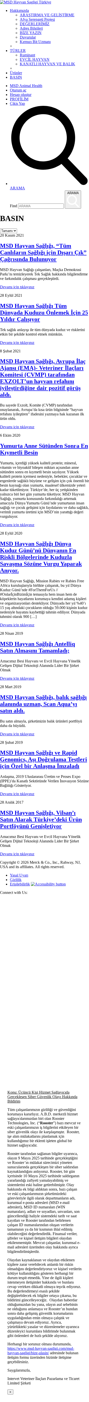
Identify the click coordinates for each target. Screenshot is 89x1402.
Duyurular (28, 37)
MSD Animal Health (26, 86)
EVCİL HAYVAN (34, 59)
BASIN (16, 77)
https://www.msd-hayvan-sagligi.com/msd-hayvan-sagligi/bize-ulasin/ (40, 1350)
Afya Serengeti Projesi (37, 19)
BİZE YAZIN (31, 33)
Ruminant (27, 55)
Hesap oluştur (20, 94)
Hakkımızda (19, 10)
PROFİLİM (19, 99)
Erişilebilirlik (20, 884)
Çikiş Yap (17, 103)
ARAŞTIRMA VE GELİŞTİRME (47, 15)
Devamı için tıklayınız (17, 287)
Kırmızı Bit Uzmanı (35, 42)
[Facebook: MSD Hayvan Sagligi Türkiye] (44, 986)
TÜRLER (18, 50)
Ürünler (16, 73)
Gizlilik (16, 880)
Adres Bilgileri (31, 28)
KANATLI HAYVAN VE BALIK (47, 64)
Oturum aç (18, 90)
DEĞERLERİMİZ (34, 24)
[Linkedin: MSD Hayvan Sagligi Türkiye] (44, 1076)
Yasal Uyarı (19, 875)
